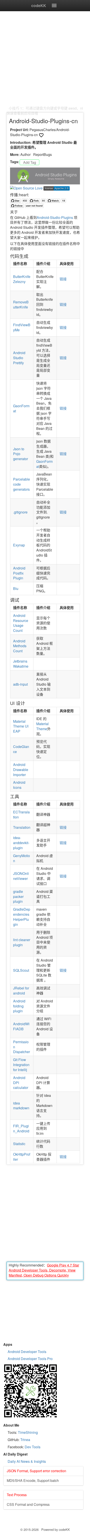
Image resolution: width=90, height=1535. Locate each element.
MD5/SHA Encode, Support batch (33, 1480)
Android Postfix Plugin (19, 573)
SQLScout (21, 970)
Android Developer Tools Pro (30, 1358)
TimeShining (28, 1432)
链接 (63, 278)
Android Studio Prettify (19, 357)
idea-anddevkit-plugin (21, 842)
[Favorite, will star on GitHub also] (41, 135)
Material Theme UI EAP (20, 726)
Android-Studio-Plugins (55, 217)
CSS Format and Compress (28, 1504)
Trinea (25, 1439)
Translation (21, 827)
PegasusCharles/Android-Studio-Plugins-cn (40, 132)
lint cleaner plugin (21, 942)
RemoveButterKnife (21, 304)
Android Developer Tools (27, 1351)
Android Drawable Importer (20, 769)
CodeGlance (21, 749)
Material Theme (42, 726)
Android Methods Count (19, 646)
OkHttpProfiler (21, 1157)
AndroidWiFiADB (21, 1026)
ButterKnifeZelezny (21, 279)
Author (25, 154)
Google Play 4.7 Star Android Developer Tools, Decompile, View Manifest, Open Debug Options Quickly (44, 1270)
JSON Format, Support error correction (36, 1470)
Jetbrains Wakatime (20, 664)
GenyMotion (21, 858)
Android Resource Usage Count (20, 623)
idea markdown (21, 1106)
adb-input (20, 684)
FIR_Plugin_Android (21, 1128)
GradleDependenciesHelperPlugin (21, 917)
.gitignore (20, 512)
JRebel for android (21, 990)
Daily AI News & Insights (27, 1461)
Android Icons (19, 785)
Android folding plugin (19, 1006)
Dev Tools (32, 1446)
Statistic (19, 1143)
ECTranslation (21, 814)
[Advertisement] (45, 60)
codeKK (38, 5)
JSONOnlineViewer (21, 876)
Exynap (19, 545)
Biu (15, 588)
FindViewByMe (21, 327)
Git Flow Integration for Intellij (21, 1064)
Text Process (17, 1494)
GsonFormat (21, 408)
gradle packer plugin (18, 896)
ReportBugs (42, 154)
